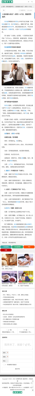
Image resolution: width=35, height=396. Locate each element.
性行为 (15, 110)
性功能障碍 (7, 47)
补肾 (11, 27)
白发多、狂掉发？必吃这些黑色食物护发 (14, 317)
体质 (8, 27)
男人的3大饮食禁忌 (8, 314)
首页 (4, 6)
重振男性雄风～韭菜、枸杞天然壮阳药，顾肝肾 (15, 299)
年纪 (20, 124)
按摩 (25, 29)
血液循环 (29, 224)
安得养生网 (19, 379)
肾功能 (18, 202)
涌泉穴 (8, 170)
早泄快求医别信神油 (23, 266)
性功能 (6, 21)
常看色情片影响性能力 (9, 321)
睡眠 (15, 227)
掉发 (11, 160)
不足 (7, 108)
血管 (26, 227)
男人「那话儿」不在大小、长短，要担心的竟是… (16, 294)
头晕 (22, 158)
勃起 (3, 24)
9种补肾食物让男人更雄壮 (10, 324)
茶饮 (13, 133)
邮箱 (5, 357)
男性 (16, 21)
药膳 (9, 29)
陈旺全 (6, 105)
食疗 (5, 29)
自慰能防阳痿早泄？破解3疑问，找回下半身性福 (16, 302)
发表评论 (22, 10)
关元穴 (8, 208)
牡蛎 (22, 58)
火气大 (10, 164)
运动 (15, 224)
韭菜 (14, 56)
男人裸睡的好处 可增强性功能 (11, 319)
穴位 (20, 29)
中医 (14, 24)
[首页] (32, 381)
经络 (30, 90)
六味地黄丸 (22, 53)
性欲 (11, 98)
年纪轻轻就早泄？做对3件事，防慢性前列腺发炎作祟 (17, 304)
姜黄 (5, 93)
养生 (22, 29)
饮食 (23, 127)
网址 (4, 361)
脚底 (16, 174)
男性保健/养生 (10, 6)
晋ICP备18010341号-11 (15, 387)
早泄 (8, 24)
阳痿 (24, 110)
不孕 (26, 113)
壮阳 (5, 133)
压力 (26, 87)
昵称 (5, 353)
